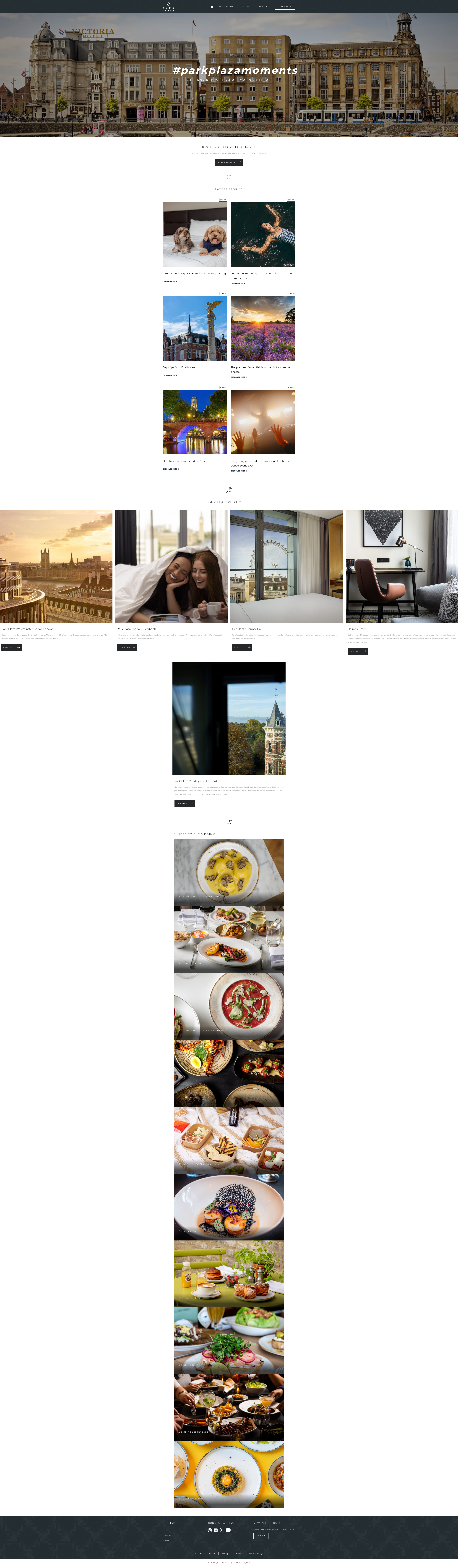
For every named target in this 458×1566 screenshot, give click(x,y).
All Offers (166, 1540)
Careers (238, 1553)
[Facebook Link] (216, 1531)
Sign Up (261, 1536)
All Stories (167, 1535)
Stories (247, 7)
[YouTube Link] (228, 1531)
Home (165, 1530)
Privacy (225, 1553)
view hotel (9, 648)
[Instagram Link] (210, 1531)
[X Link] (221, 1531)
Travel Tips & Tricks (227, 162)
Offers (263, 7)
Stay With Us (284, 6)
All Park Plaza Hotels (205, 1553)
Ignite (247, 1562)
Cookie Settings (255, 1553)
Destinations (227, 7)
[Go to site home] (212, 6)
